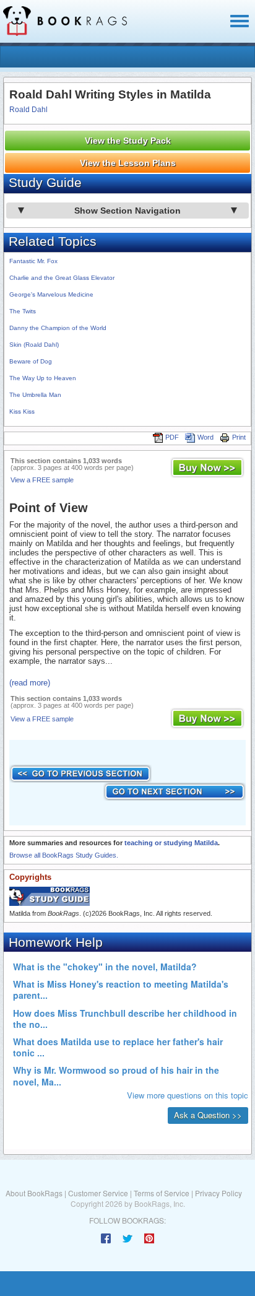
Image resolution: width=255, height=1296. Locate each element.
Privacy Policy (218, 1193)
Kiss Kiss (22, 411)
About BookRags (34, 1193)
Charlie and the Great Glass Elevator (62, 277)
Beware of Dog (30, 361)
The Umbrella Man (35, 394)
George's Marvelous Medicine (51, 294)
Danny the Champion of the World (57, 327)
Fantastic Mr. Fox (33, 261)
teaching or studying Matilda (171, 842)
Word (205, 437)
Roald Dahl (28, 109)
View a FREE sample (42, 480)
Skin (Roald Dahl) (34, 344)
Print (239, 437)
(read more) (29, 682)
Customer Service (98, 1193)
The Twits (22, 311)
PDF (172, 437)
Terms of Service (161, 1193)
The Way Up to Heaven (42, 378)
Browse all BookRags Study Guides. (63, 855)
